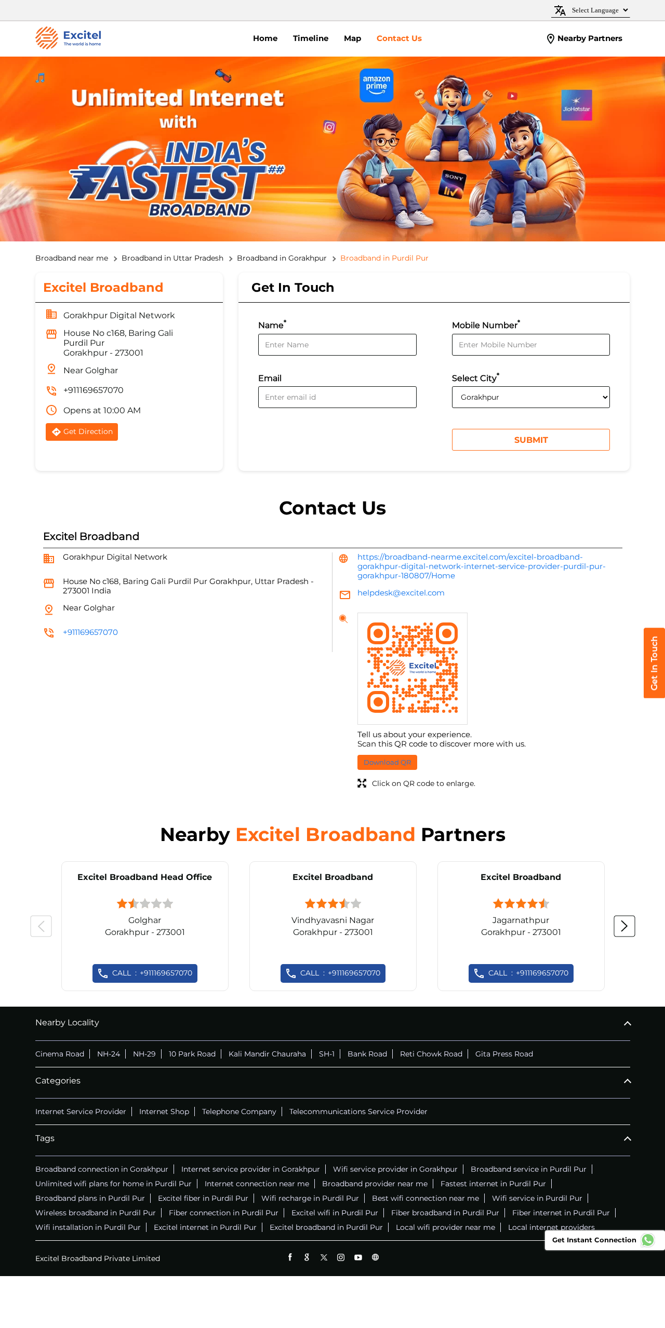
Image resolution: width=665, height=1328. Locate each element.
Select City (475, 377)
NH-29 (144, 1054)
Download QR (387, 762)
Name (272, 324)
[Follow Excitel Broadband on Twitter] (324, 1257)
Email (270, 378)
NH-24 (108, 1054)
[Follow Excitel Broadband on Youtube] (358, 1257)
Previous (41, 926)
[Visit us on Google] (307, 1257)
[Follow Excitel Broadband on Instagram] (341, 1257)
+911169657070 (93, 390)
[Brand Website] (375, 1257)
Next (624, 926)
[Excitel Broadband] (68, 39)
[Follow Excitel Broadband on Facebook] (290, 1257)
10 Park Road (192, 1054)
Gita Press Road (504, 1054)
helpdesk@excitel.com (401, 593)
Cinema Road (59, 1054)
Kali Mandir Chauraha (267, 1054)
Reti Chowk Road (431, 1054)
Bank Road (367, 1054)
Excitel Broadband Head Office (144, 877)
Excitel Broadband (332, 877)
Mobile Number (486, 324)
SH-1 (327, 1054)
